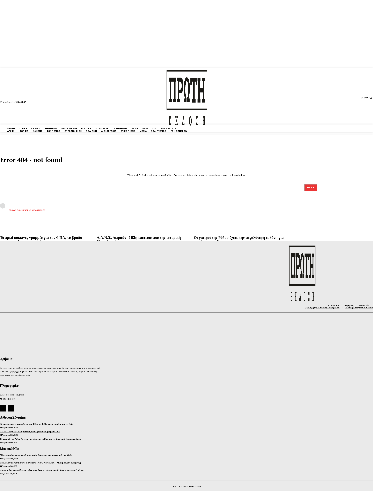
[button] (367, 98)
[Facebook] (3, 408)
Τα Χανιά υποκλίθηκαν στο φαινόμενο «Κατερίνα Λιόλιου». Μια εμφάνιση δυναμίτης (40, 463)
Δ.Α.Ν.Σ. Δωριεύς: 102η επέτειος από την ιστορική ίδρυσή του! (139, 239)
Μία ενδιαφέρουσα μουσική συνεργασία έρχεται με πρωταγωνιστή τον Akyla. (36, 455)
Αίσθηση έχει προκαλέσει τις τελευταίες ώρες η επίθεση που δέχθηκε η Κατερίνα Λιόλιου (41, 470)
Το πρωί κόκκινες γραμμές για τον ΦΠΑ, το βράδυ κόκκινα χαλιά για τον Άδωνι (41, 239)
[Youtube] (11, 408)
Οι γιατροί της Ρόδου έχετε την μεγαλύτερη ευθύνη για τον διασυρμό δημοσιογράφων (239, 239)
